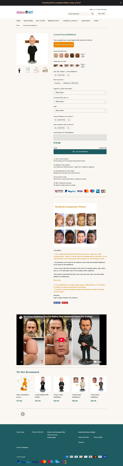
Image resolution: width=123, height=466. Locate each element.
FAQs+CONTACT (38, 432)
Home (18, 21)
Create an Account (101, 9)
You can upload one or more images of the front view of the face (73, 40)
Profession (86, 21)
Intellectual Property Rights (86, 432)
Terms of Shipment (22, 447)
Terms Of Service (83, 437)
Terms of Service (52, 435)
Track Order (28, 21)
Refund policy (51, 437)
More (96, 21)
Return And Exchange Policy (56, 432)
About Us (81, 442)
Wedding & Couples (70, 21)
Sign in (92, 9)
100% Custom (40, 21)
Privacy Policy (98, 437)
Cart (103, 13)
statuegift (22, 457)
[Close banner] (121, 3)
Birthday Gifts (53, 21)
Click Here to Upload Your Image (64, 44)
